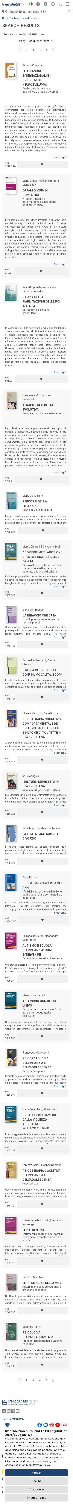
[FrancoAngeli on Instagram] (13, 1412)
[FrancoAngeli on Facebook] (4, 1412)
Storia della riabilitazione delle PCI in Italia (41, 301)
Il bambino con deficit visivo (40, 1003)
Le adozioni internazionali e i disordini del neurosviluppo (36, 77)
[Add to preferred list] (42, 164)
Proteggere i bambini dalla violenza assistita (39, 1119)
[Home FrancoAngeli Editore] (14, 4)
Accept (36, 1473)
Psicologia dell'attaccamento (38, 1335)
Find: (4, 11)
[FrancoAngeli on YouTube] (17, 1412)
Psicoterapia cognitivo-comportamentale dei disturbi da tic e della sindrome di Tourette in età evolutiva (42, 728)
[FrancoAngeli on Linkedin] (8, 1412)
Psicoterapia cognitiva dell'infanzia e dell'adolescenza (41, 1175)
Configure (37, 1489)
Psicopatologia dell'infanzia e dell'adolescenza (36, 1063)
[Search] (69, 11)
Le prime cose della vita (42, 1283)
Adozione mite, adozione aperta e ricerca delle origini (42, 557)
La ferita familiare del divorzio (40, 836)
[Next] (53, 50)
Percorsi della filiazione (34, 504)
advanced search (21, 18)
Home (5, 18)
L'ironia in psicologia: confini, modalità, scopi (42, 672)
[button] (29, 4)
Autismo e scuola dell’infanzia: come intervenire (37, 950)
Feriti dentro (33, 1230)
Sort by (21, 40)
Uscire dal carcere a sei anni (42, 885)
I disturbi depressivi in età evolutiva (40, 784)
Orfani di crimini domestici (35, 193)
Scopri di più (60, 157)
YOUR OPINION (14, 1419)
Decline (36, 1481)
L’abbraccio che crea (39, 615)
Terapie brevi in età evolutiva (37, 407)
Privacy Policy (36, 1498)
